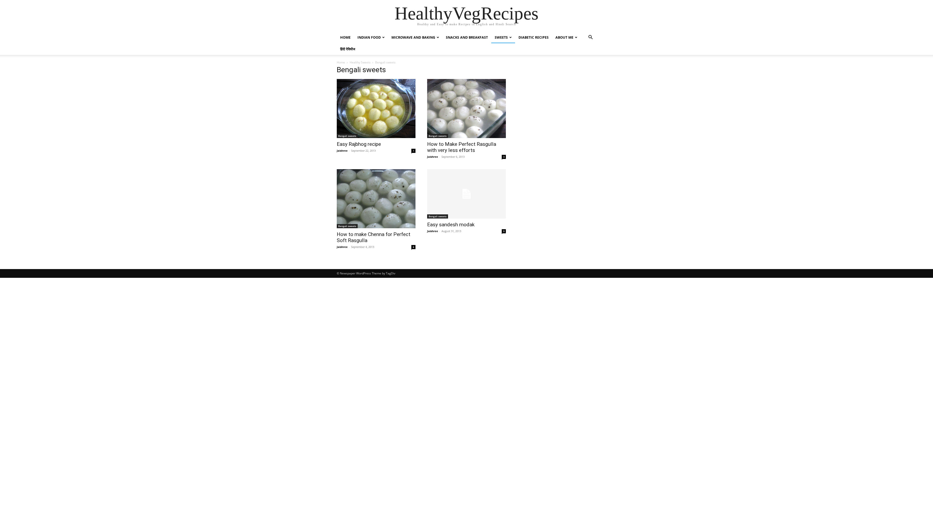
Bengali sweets (347, 136)
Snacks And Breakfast (467, 37)
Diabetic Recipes (533, 37)
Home (345, 37)
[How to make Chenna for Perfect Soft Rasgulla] (376, 198)
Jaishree (342, 150)
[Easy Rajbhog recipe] (376, 108)
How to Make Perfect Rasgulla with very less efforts (461, 147)
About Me (564, 37)
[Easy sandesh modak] (466, 194)
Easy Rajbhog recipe (359, 144)
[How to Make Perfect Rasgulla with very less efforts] (466, 108)
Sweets (501, 37)
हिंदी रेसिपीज (347, 49)
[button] (590, 37)
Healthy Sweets (360, 62)
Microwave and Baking (413, 37)
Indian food (369, 37)
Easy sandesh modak (451, 225)
